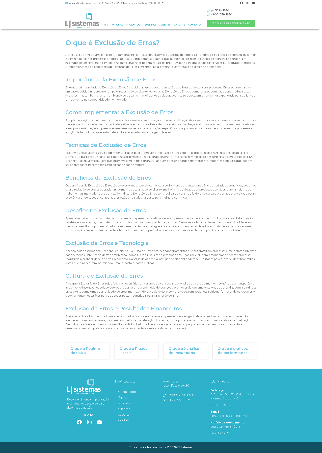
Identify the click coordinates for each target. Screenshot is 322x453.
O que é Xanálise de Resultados (184, 350)
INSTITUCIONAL (113, 24)
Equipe (123, 397)
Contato (194, 24)
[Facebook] (241, 3)
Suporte (179, 24)
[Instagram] (248, 3)
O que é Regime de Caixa (85, 350)
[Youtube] (254, 3)
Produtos (133, 24)
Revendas (149, 24)
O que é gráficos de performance (233, 350)
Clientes (165, 24)
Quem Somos (127, 391)
